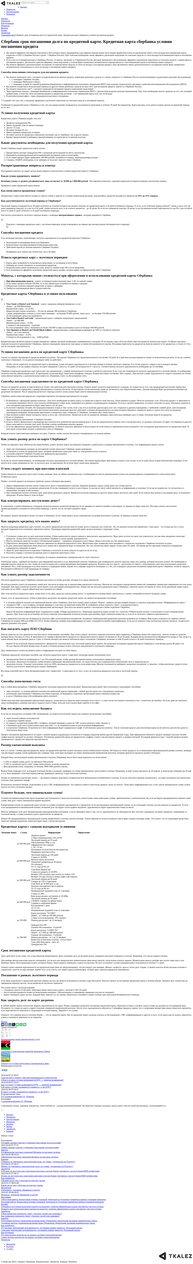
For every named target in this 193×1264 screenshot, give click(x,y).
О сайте (9, 1249)
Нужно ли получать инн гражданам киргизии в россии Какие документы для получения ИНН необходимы (49, 1176)
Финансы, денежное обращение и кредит (19, 1195)
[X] (13, 1024)
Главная (4, 35)
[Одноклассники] (6, 1024)
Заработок (6, 33)
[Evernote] (17, 1024)
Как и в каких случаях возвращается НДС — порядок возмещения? (31, 1085)
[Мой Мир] (10, 1024)
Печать (4, 1022)
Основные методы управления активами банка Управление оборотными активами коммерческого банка (48, 1223)
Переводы (10, 9)
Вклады (4, 28)
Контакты (10, 1244)
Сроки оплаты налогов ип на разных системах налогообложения (30, 1237)
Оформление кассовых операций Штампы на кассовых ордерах (29, 1157)
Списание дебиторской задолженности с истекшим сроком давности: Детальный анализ (40, 1230)
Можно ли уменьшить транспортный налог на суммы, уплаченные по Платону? (37, 1166)
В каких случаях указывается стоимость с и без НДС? (25, 1092)
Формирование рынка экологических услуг (20, 1039)
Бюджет (23, 7)
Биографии (6, 1197)
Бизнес (4, 30)
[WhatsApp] (21, 1024)
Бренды (4, 1150)
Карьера (10, 1131)
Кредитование (12, 12)
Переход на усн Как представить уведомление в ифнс (25, 1063)
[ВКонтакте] (2, 1024)
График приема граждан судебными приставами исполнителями (30, 1147)
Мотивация (6, 1188)
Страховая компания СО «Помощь (16, 1101)
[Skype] (24, 1024)
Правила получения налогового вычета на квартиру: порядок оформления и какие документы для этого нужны (51, 1209)
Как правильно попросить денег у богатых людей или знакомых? (30, 1216)
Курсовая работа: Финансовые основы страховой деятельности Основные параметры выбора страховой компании (52, 1202)
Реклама (10, 1246)
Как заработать (7, 1178)
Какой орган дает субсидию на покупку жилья (22, 1185)
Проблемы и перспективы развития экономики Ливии (25, 1051)
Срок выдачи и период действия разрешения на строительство (29, 1078)
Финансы (10, 14)
